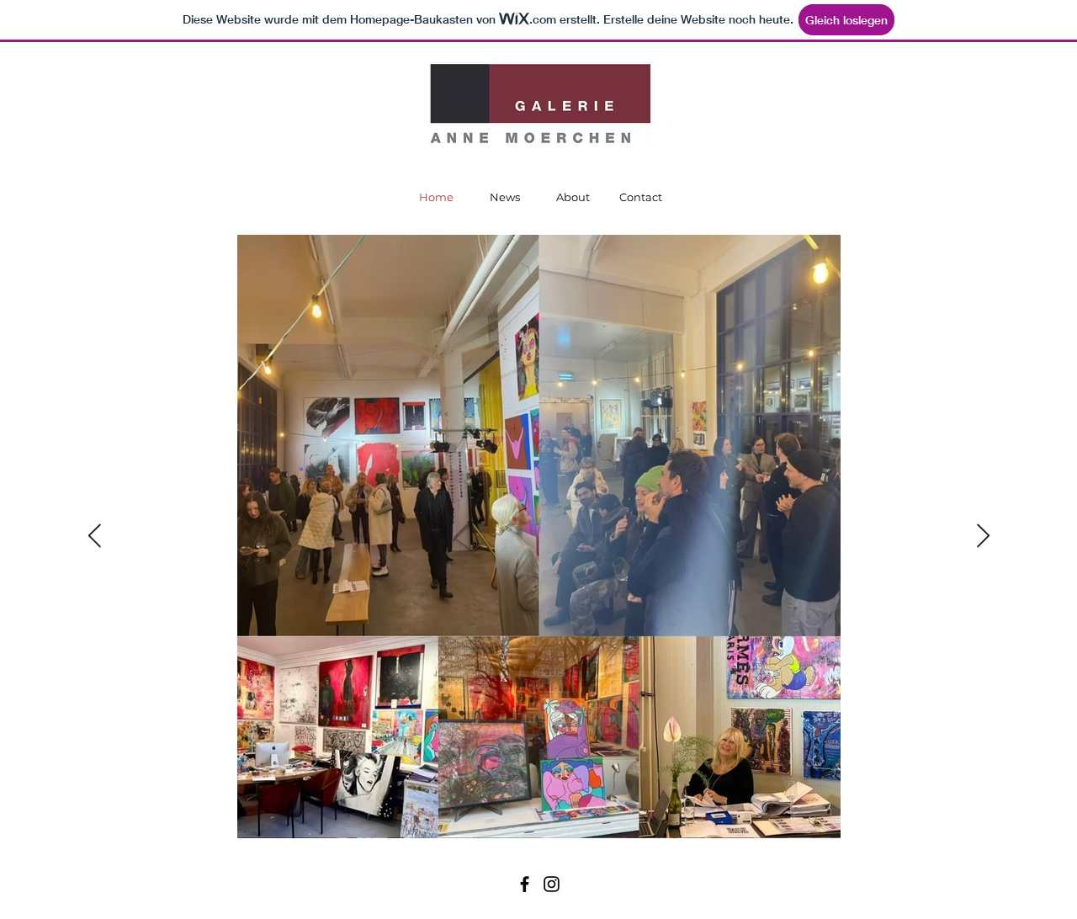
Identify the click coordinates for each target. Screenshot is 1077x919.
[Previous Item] (94, 536)
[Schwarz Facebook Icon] (524, 884)
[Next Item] (982, 536)
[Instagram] (551, 884)
